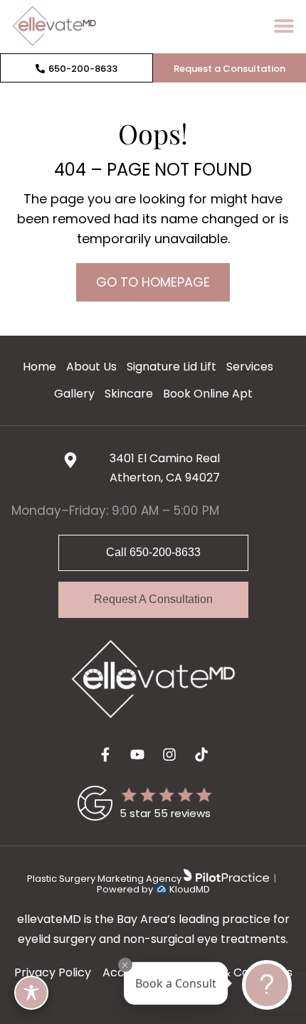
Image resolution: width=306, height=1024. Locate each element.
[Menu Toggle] (284, 25)
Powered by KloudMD (153, 889)
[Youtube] (137, 754)
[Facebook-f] (105, 754)
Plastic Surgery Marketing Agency (105, 878)
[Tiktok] (201, 754)
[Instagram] (169, 754)
